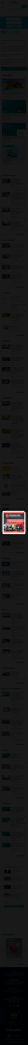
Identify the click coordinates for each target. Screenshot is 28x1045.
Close (25, 511)
